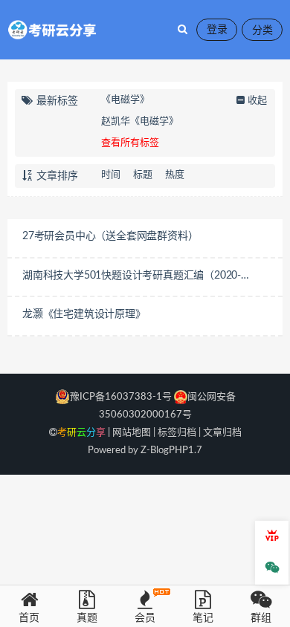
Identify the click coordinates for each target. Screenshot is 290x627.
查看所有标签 (130, 143)
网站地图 (131, 433)
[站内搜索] (182, 30)
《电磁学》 (125, 100)
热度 (174, 175)
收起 (257, 100)
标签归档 (177, 433)
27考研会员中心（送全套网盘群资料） (110, 236)
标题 (142, 175)
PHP (178, 450)
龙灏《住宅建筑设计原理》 (84, 314)
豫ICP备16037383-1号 (121, 397)
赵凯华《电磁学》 (139, 121)
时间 (110, 175)
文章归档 (222, 433)
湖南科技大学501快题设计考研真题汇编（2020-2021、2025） (131, 277)
